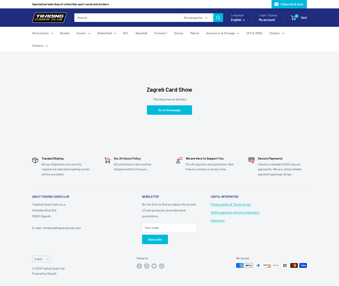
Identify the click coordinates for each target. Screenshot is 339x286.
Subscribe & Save (292, 4)
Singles (275, 33)
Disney (178, 33)
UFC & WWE (254, 33)
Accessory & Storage (220, 33)
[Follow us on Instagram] (146, 266)
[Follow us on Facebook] (139, 266)
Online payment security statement (235, 212)
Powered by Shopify (44, 273)
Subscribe (155, 239)
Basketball (104, 33)
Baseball (141, 33)
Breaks (65, 33)
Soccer (81, 33)
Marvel (194, 33)
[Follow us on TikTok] (161, 266)
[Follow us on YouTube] (154, 266)
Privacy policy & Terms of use (231, 204)
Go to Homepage (169, 110)
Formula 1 (160, 33)
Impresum (218, 220)
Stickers (38, 45)
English (38, 259)
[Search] (218, 17)
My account (267, 20)
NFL (126, 33)
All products (40, 33)
